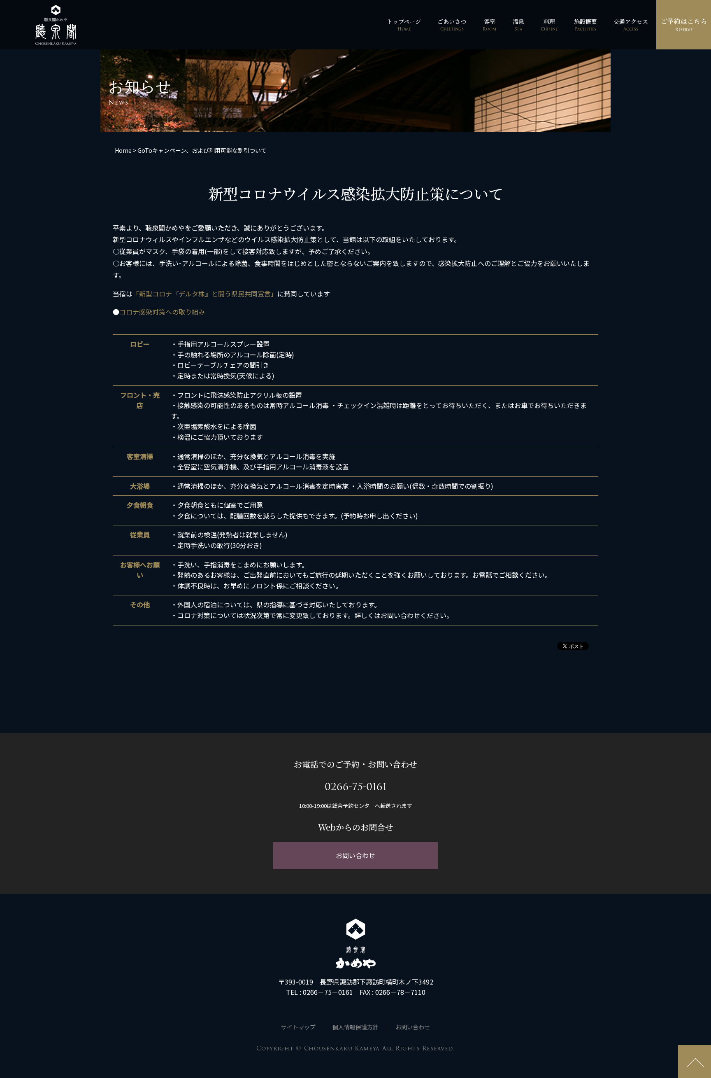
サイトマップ (298, 1027)
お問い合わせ (355, 855)
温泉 (518, 24)
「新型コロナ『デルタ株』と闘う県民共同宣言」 (204, 294)
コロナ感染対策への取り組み (162, 312)
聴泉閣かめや (56, 25)
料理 (549, 24)
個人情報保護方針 (355, 1027)
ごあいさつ (451, 24)
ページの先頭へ (694, 1061)
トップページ (404, 24)
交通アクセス (630, 24)
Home (123, 150)
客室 (489, 24)
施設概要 (585, 24)
